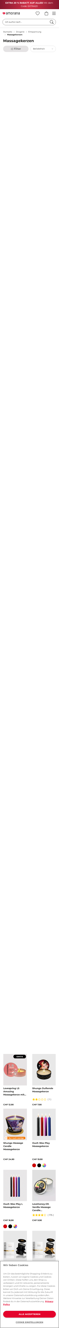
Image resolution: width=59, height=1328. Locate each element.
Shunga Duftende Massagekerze (42, 1090)
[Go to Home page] (11, 13)
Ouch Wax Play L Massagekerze (13, 1206)
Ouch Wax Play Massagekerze (41, 1145)
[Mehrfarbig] (44, 1165)
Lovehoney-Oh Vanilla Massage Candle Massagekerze (41, 1207)
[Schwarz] (39, 1165)
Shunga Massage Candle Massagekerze (13, 1146)
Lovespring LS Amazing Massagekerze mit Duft (13, 1091)
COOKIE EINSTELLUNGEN (29, 1322)
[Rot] (34, 1165)
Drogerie (20, 32)
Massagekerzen (14, 34)
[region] (29, 1294)
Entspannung (34, 32)
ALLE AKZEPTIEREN (29, 1314)
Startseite (7, 32)
